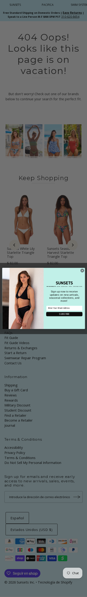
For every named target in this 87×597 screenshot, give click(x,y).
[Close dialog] (82, 270)
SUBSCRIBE (64, 314)
